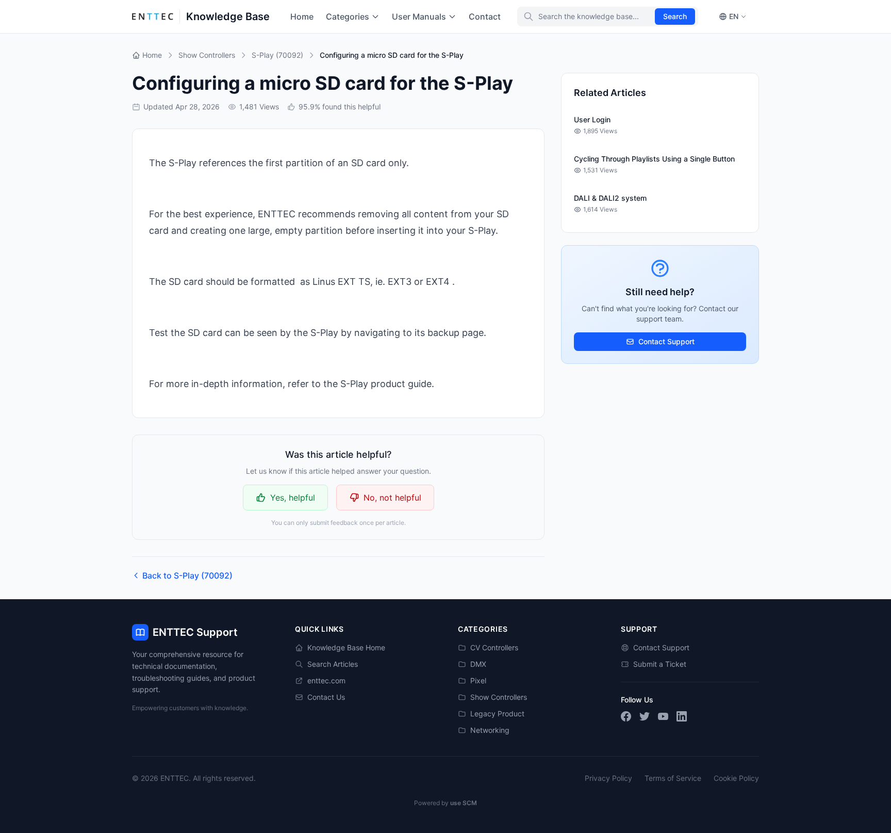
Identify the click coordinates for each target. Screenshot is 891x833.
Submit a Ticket (659, 664)
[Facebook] (626, 716)
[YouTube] (663, 716)
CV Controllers (494, 647)
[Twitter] (644, 716)
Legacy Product (497, 713)
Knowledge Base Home (346, 647)
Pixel (478, 680)
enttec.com (326, 680)
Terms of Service (673, 778)
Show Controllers (498, 697)
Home (302, 16)
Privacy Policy (608, 778)
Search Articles (332, 664)
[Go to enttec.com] (152, 16)
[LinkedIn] (681, 716)
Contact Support (666, 341)
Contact (485, 16)
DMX (478, 664)
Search (675, 16)
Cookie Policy (736, 778)
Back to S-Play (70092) (187, 575)
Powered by (445, 803)
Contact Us (326, 697)
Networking (489, 730)
